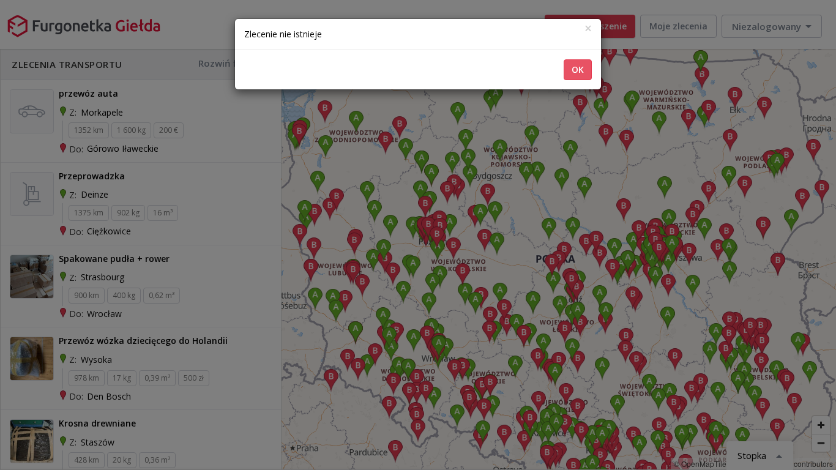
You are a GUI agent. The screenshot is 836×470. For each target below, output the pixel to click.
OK (578, 69)
